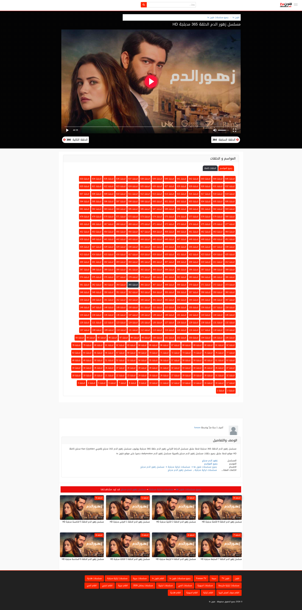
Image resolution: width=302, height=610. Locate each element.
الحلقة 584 (121, 209)
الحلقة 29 (197, 376)
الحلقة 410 (205, 262)
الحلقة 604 (205, 201)
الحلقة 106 (230, 338)
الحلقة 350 (109, 292)
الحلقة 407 (169, 262)
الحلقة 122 (109, 323)
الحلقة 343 (181, 300)
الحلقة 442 (121, 239)
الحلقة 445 (157, 239)
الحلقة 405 (145, 262)
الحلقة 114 (169, 330)
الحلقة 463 (218, 232)
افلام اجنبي (107, 585)
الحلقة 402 (109, 262)
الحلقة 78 (76, 345)
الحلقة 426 (84, 247)
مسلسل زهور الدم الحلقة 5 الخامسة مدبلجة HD (83, 522)
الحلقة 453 (96, 232)
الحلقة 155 (193, 307)
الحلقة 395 (181, 270)
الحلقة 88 (186, 345)
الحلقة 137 (133, 315)
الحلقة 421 (181, 254)
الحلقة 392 (145, 270)
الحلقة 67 (120, 353)
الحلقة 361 (84, 285)
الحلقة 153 (169, 307)
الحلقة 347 (230, 300)
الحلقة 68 (131, 353)
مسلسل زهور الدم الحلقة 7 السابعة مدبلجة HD (221, 559)
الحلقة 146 (84, 307)
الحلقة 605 (218, 201)
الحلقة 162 (121, 300)
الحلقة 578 (205, 217)
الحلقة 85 (153, 345)
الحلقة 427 (96, 247)
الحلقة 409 (193, 262)
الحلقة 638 (145, 179)
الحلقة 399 (230, 270)
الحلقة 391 (133, 270)
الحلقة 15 (208, 383)
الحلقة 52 (120, 360)
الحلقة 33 (76, 368)
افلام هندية (175, 593)
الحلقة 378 (133, 277)
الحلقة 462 (205, 232)
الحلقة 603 (193, 201)
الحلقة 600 (157, 201)
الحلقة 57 (175, 360)
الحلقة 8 (132, 383)
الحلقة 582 (96, 209)
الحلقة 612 (145, 194)
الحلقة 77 (230, 353)
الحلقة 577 (193, 217)
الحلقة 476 (218, 224)
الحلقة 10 (153, 383)
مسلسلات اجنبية (165, 585)
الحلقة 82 (120, 345)
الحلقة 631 (218, 186)
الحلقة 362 (96, 285)
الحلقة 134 (96, 315)
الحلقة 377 (121, 277)
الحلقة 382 (181, 277)
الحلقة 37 (120, 368)
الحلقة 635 (109, 179)
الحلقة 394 (169, 270)
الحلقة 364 (121, 285)
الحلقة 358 (205, 292)
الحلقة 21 (109, 376)
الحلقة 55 (153, 360)
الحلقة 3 (81, 383)
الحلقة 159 (84, 300)
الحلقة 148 (109, 307)
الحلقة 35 (98, 368)
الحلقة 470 (145, 224)
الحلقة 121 (96, 323)
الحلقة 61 (219, 360)
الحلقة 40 (153, 368)
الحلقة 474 (193, 224)
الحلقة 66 (109, 353)
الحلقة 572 (133, 217)
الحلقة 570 (109, 217)
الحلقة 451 (230, 239)
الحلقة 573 (145, 217)
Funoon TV (201, 578)
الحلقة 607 (84, 194)
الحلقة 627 (169, 186)
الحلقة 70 (153, 353)
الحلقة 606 (230, 201)
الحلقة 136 (121, 315)
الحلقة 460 (181, 232)
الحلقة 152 (157, 307)
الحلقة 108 (97, 330)
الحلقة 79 (87, 345)
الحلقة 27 (175, 376)
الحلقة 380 (157, 277)
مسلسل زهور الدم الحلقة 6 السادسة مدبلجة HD (83, 559)
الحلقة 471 (157, 224)
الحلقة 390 (121, 270)
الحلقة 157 (218, 307)
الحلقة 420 (169, 254)
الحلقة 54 (142, 360)
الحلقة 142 (193, 315)
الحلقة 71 (164, 353)
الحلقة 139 (157, 315)
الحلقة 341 (157, 300)
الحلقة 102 (181, 338)
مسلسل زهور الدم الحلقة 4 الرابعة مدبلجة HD (176, 559)
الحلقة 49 (87, 360)
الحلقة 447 (181, 239)
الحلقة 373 (230, 285)
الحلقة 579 (218, 217)
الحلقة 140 (169, 315)
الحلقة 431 (145, 247)
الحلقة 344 (193, 300)
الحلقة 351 (121, 292)
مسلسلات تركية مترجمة (228, 585)
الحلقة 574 (157, 217)
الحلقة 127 (169, 323)
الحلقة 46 (219, 368)
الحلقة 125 (145, 323)
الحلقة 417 (133, 254)
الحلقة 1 (220, 391)
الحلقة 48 (76, 360)
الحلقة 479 (96, 217)
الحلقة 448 (193, 239)
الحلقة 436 (205, 247)
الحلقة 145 (230, 315)
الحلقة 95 (102, 338)
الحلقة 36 (109, 368)
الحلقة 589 (181, 209)
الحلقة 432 (157, 247)
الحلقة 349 (96, 292)
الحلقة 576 (181, 217)
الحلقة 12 (175, 383)
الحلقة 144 (218, 315)
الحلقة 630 (205, 186)
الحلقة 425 (230, 254)
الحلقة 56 (164, 360)
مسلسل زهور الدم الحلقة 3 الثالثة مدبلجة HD (130, 559)
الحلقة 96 (113, 338)
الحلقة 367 (157, 285)
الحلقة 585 (133, 209)
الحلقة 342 (169, 300)
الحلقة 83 (131, 345)
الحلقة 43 (186, 368)
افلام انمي (92, 585)
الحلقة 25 (153, 376)
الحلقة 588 (169, 209)
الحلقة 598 (133, 201)
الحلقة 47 (230, 368)
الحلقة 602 (181, 201)
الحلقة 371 (205, 285)
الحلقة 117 (205, 330)
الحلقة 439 (84, 239)
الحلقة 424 (218, 254)
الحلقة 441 (109, 239)
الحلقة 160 (96, 300)
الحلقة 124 (133, 323)
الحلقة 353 (145, 292)
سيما (214, 578)
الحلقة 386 (230, 277)
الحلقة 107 (84, 330)
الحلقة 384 (205, 277)
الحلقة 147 (96, 307)
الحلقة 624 (133, 186)
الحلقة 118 (218, 330)
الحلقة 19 (87, 376)
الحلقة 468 (121, 224)
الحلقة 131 (218, 323)
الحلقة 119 (230, 330)
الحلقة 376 (109, 277)
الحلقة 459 (169, 232)
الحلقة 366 (145, 285)
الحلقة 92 (230, 345)
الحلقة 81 (109, 345)
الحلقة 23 (131, 376)
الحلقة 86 (164, 345)
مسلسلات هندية (94, 578)
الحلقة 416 (121, 254)
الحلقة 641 (181, 179)
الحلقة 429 (121, 247)
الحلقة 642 (193, 179)
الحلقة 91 (219, 345)
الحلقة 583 (109, 209)
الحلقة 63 (76, 353)
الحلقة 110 (121, 330)
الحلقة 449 (205, 239)
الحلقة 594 (84, 201)
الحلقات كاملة (210, 168)
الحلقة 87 (175, 345)
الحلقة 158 (230, 307)
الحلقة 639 (157, 179)
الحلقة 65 (98, 353)
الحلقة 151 (145, 307)
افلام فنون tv (158, 578)
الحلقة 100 (157, 338)
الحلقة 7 (122, 383)
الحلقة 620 (84, 186)
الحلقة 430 (133, 247)
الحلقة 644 (218, 179)
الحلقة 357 (193, 292)
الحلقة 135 (109, 315)
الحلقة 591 (205, 209)
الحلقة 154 (181, 307)
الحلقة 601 (169, 201)
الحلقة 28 (186, 376)
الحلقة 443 (133, 239)
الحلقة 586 (145, 209)
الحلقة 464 (230, 232)
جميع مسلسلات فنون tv (218, 17)
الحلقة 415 (109, 254)
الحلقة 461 (193, 232)
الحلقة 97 (124, 338)
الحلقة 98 (135, 338)
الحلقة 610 (121, 194)
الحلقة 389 (109, 270)
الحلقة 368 (169, 285)
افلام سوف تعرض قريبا (229, 593)
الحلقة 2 (231, 391)
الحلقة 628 (181, 186)
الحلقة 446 (169, 239)
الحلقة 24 (142, 376)
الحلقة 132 (230, 323)
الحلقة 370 (193, 285)
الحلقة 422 (193, 254)
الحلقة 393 (157, 270)
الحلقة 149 (121, 307)
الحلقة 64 (87, 353)
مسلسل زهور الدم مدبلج (152, 467)
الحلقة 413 (84, 254)
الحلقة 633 (84, 179)
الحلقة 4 (91, 383)
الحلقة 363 (109, 285)
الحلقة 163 (133, 300)
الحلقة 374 (84, 277)
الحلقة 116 (193, 330)
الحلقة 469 (133, 224)
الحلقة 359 (218, 292)
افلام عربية (123, 585)
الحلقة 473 (181, 224)
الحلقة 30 (208, 376)
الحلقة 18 (76, 376)
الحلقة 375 (96, 277)
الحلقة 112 (145, 330)
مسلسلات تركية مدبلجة (179, 467)
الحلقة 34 (87, 368)
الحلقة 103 (193, 338)
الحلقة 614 (169, 194)
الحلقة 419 (157, 254)
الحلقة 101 (169, 338)
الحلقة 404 (133, 262)
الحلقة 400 (84, 262)
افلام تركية (208, 593)
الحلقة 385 (218, 277)
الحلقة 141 (181, 315)
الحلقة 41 (164, 368)
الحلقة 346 (218, 300)
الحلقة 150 (133, 307)
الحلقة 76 (219, 353)
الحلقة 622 (109, 186)
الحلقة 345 (205, 300)
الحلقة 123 (121, 323)
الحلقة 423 (205, 254)
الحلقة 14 (197, 383)
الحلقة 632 (230, 186)
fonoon (197, 428)
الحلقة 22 (120, 376)
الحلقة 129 (193, 323)
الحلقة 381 (169, 277)
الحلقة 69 (142, 353)
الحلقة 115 (181, 330)
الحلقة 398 (218, 270)
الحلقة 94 (91, 338)
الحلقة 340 (145, 300)
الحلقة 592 (218, 209)
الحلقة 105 (218, 338)
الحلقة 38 (131, 368)
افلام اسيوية (192, 593)
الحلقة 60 (208, 360)
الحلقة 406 (157, 262)
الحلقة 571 (121, 217)
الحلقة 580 (230, 217)
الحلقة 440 (96, 239)
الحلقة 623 (121, 186)
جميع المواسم (226, 168)
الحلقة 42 (175, 368)
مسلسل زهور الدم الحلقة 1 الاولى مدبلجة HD (130, 522)
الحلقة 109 (109, 330)
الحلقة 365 (133, 285)
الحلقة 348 (84, 292)
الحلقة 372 (218, 285)
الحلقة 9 (142, 383)
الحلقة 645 (230, 179)
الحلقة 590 (193, 209)
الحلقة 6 (112, 383)
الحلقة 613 (157, 194)
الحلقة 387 (84, 270)
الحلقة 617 (205, 194)
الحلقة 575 (169, 217)
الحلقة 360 (230, 292)
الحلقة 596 (109, 201)
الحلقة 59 (197, 360)
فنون (237, 578)
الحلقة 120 (84, 323)
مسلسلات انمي (185, 585)
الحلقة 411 (218, 262)
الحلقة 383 (193, 277)
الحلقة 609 (109, 194)
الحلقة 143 (205, 315)
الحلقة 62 (230, 360)
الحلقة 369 (181, 285)
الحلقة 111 (133, 330)
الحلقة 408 (181, 262)
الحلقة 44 (197, 368)
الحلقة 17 (230, 383)
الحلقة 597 (121, 201)
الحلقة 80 (98, 345)
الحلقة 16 (219, 383)
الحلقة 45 (208, 368)
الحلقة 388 (96, 270)
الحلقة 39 (142, 368)
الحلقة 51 (109, 360)
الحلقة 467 (109, 224)
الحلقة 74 (197, 353)
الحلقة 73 (186, 353)
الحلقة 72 (175, 353)
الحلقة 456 (133, 232)
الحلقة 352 (133, 292)
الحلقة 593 (230, 209)
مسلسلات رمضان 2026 (143, 585)
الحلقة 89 (197, 345)
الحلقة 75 (208, 353)
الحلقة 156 (205, 307)
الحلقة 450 (218, 239)
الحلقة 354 (157, 292)
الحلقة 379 (145, 277)
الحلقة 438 (230, 247)
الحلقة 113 (157, 330)
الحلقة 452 (84, 232)
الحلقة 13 (186, 383)
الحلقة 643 (205, 179)
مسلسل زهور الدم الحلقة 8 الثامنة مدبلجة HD (222, 522)
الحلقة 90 (208, 345)
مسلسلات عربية (140, 578)
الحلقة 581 (84, 209)
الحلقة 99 (146, 338)
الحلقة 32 (230, 376)
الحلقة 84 (142, 345)
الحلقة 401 (96, 262)
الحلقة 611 (133, 194)
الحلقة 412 (230, 262)
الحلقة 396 (193, 270)
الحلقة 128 (181, 323)
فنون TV (225, 578)
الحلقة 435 (193, 247)
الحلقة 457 (145, 232)
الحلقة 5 (102, 383)
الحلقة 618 (218, 194)
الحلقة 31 (219, 376)
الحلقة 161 (109, 300)
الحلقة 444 (145, 239)
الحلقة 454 (109, 232)
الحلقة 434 (181, 247)
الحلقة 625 (145, 186)
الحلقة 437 (218, 247)
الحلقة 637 (133, 179)
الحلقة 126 (157, 323)
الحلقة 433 (169, 247)
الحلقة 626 (157, 186)
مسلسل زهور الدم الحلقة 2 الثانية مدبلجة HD (176, 522)
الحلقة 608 (96, 194)
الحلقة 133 (84, 315)
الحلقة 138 (145, 315)
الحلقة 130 (205, 323)
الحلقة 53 (131, 360)
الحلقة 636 (121, 179)
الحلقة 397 (205, 270)
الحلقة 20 (98, 376)
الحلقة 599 (145, 201)
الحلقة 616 (193, 194)
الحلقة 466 (96, 224)
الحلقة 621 (96, 186)
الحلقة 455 (121, 232)
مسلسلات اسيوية (205, 585)
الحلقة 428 (109, 247)
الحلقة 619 (230, 194)
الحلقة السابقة (224, 139)
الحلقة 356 (181, 292)
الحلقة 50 (98, 360)
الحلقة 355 (169, 292)
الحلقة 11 (164, 383)
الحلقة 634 (96, 179)
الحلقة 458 (157, 232)
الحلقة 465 (84, 224)
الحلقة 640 (169, 179)
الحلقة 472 (169, 224)
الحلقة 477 (230, 224)
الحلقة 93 (80, 338)
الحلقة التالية (77, 139)
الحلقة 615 (181, 194)
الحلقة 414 (96, 254)
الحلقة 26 (164, 376)
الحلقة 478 (84, 217)
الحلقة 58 (186, 360)
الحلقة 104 (205, 338)
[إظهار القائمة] (296, 5)
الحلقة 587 (157, 209)
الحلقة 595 (96, 201)
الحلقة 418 (145, 254)
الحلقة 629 (193, 186)
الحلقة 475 (205, 224)
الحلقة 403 (121, 262)
